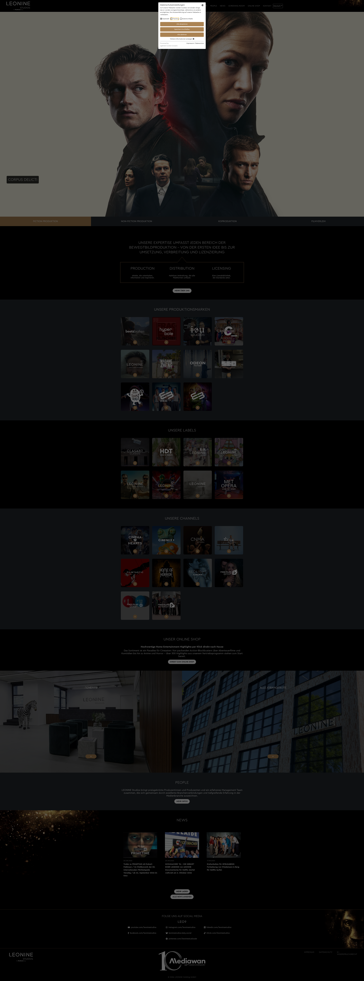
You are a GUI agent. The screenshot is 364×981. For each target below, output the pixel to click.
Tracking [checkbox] (176, 19)
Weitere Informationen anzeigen (181, 39)
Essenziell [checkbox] (166, 19)
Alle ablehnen (182, 34)
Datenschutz (199, 43)
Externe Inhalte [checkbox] (187, 19)
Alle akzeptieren (182, 24)
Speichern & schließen (182, 29)
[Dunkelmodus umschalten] (203, 5)
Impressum (190, 43)
